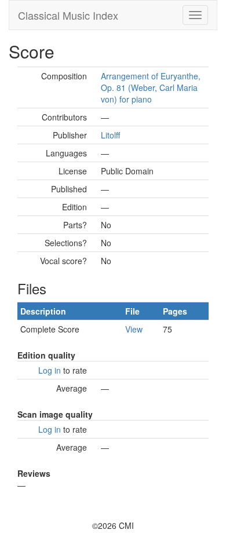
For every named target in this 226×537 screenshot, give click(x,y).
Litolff (110, 135)
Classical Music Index (68, 15)
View (134, 329)
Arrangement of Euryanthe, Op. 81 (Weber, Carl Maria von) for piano (151, 87)
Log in (49, 370)
